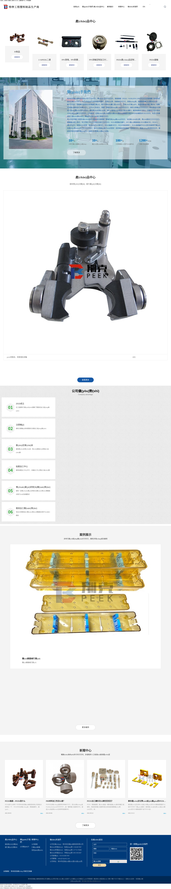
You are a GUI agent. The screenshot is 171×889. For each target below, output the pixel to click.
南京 (88, 881)
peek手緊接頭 (88, 879)
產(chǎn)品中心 (99, 7)
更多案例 (85, 727)
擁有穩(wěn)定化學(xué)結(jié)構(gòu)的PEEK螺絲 (148, 801)
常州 (83, 881)
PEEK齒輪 (153, 60)
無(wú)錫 (92, 881)
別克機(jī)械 (139, 879)
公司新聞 (35, 844)
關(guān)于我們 (87, 7)
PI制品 (17, 52)
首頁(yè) (76, 7)
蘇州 (86, 881)
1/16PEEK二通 (44, 60)
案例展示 (110, 7)
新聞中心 (121, 7)
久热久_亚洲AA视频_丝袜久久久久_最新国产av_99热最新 (15, 886)
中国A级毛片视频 (20, 888)
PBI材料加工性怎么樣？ (55, 801)
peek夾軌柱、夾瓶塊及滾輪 (17, 357)
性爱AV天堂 (13, 888)
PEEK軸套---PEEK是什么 (15, 801)
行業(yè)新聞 (36, 847)
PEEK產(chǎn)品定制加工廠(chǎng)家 (132, 60)
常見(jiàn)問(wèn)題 (37, 850)
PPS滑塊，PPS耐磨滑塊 (72, 60)
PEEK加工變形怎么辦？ (100, 801)
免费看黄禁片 (29, 888)
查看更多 (17, 57)
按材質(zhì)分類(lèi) (77, 184)
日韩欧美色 (6, 888)
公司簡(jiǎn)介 (24, 846)
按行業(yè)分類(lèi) (93, 184)
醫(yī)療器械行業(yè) (31, 658)
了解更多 (76, 153)
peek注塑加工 (80, 879)
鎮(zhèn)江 (98, 881)
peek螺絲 (73, 879)
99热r (1, 888)
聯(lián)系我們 (133, 7)
